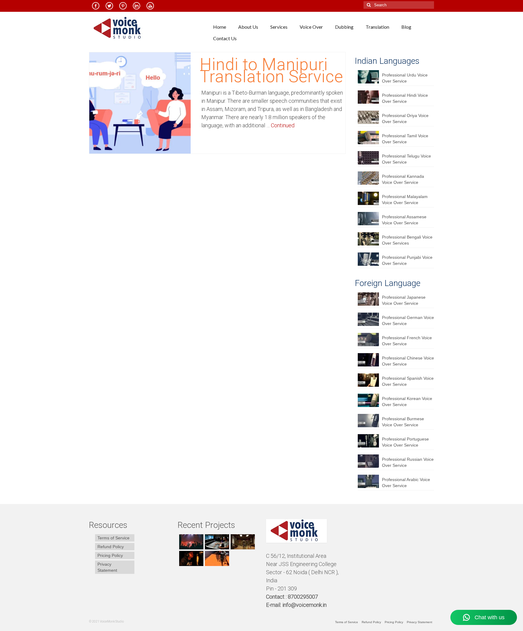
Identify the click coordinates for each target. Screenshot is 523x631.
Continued (282, 125)
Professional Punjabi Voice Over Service (407, 260)
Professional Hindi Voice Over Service (405, 98)
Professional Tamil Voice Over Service (405, 138)
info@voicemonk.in (304, 605)
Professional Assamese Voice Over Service (404, 219)
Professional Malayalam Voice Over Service (405, 199)
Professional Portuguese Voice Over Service (405, 442)
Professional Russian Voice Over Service (408, 462)
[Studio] (190, 558)
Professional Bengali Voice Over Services (407, 240)
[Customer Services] (190, 541)
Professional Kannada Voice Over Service (403, 179)
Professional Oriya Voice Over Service (405, 118)
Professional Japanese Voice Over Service (404, 300)
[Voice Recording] (242, 541)
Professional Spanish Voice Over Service (408, 381)
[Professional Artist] (216, 541)
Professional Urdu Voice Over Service (405, 78)
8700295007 (303, 597)
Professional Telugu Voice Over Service (406, 159)
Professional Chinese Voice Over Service (408, 361)
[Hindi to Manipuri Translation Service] (140, 102)
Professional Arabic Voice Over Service (406, 482)
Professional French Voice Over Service (407, 340)
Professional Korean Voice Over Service (407, 401)
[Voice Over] (216, 558)
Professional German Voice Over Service (408, 320)
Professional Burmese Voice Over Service (403, 421)
